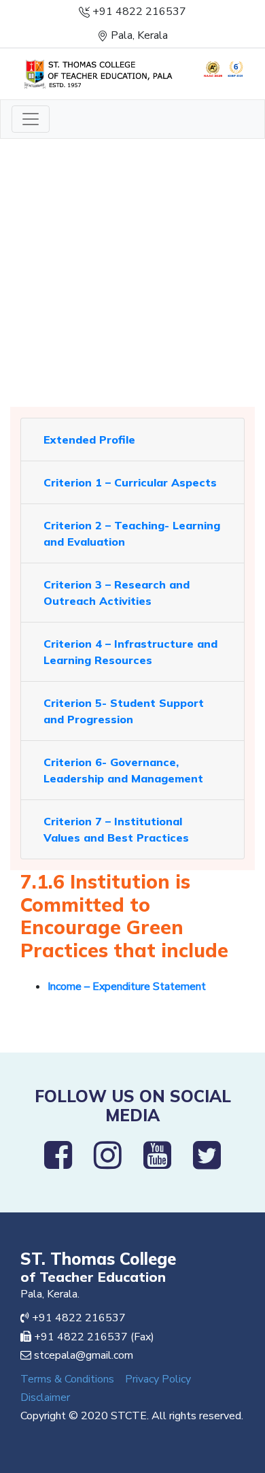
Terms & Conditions (67, 1379)
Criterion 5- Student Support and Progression (123, 711)
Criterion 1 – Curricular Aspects (130, 482)
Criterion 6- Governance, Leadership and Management (123, 770)
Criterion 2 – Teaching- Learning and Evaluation (131, 533)
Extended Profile (89, 439)
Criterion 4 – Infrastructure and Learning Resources (130, 652)
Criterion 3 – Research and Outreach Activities (116, 593)
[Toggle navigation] (31, 119)
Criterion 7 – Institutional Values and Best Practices (116, 829)
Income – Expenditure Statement (127, 986)
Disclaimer (45, 1397)
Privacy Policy (158, 1379)
